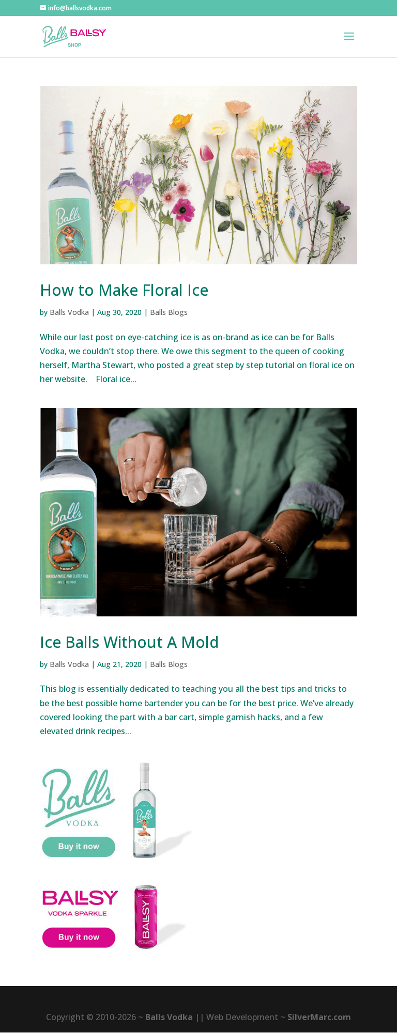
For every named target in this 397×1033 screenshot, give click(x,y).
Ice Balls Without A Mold (129, 642)
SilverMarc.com (319, 1017)
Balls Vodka (69, 312)
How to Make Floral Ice (124, 289)
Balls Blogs (169, 312)
